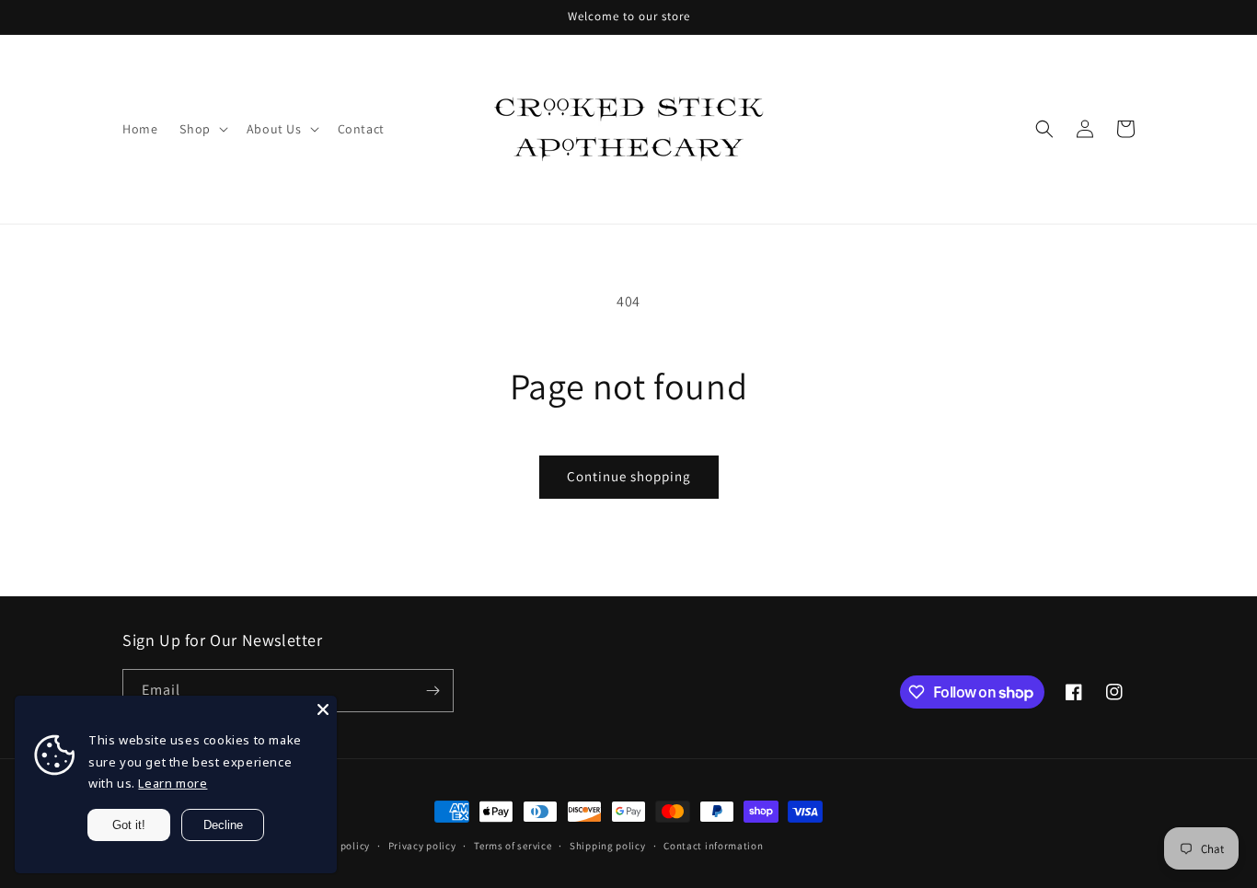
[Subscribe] (432, 690)
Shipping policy (608, 845)
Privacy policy (422, 845)
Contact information (713, 845)
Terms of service (512, 845)
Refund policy (337, 845)
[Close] (323, 709)
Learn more (172, 783)
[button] (201, 129)
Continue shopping (629, 476)
